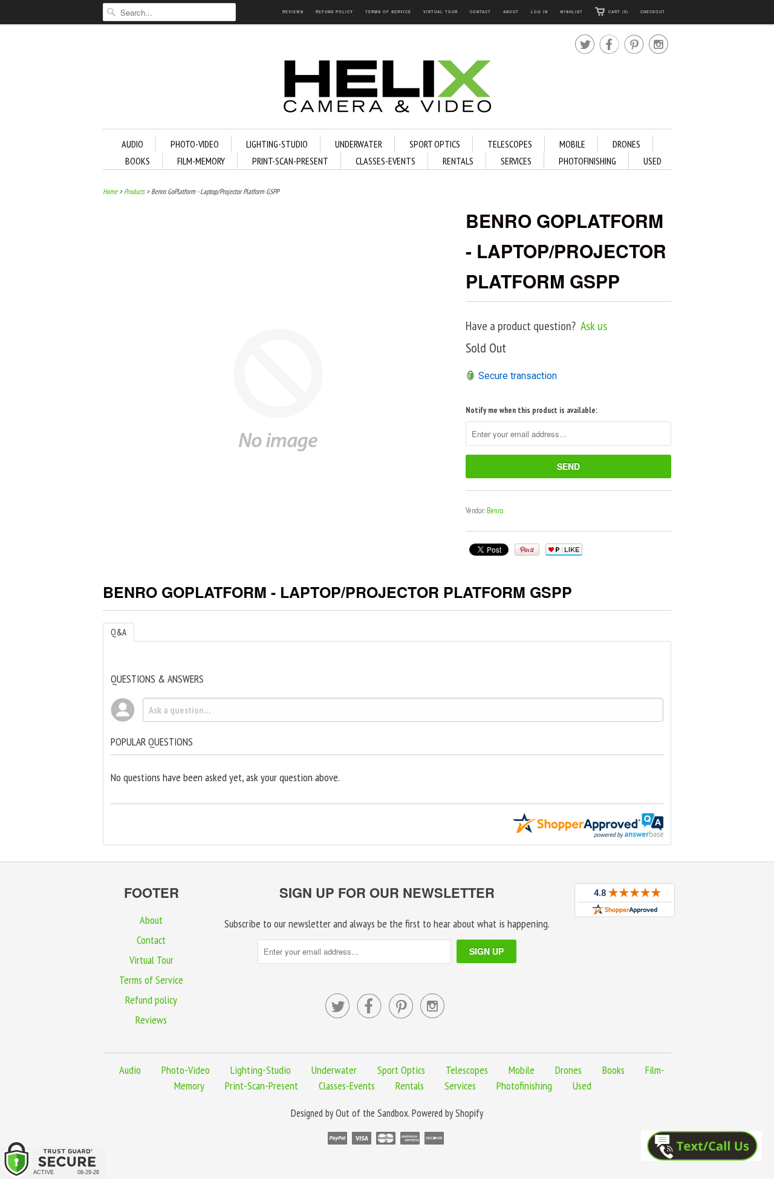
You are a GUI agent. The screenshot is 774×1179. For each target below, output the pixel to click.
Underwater (358, 144)
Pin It (527, 550)
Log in (539, 12)
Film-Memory (201, 161)
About (511, 12)
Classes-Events (385, 161)
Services (516, 161)
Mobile (572, 144)
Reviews (293, 12)
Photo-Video (195, 144)
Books (137, 161)
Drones (626, 144)
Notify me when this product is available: (531, 410)
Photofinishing (587, 161)
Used (652, 161)
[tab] (118, 632)
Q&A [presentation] (118, 632)
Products (134, 191)
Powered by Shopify (447, 1113)
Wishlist (571, 12)
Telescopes (509, 144)
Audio (132, 144)
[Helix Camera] (387, 88)
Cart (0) (618, 12)
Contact (480, 12)
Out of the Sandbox (372, 1113)
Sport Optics (434, 144)
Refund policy (334, 12)
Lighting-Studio (277, 144)
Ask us (593, 326)
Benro (495, 510)
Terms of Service (388, 12)
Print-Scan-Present (290, 161)
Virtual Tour (440, 12)
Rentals (458, 161)
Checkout (652, 12)
